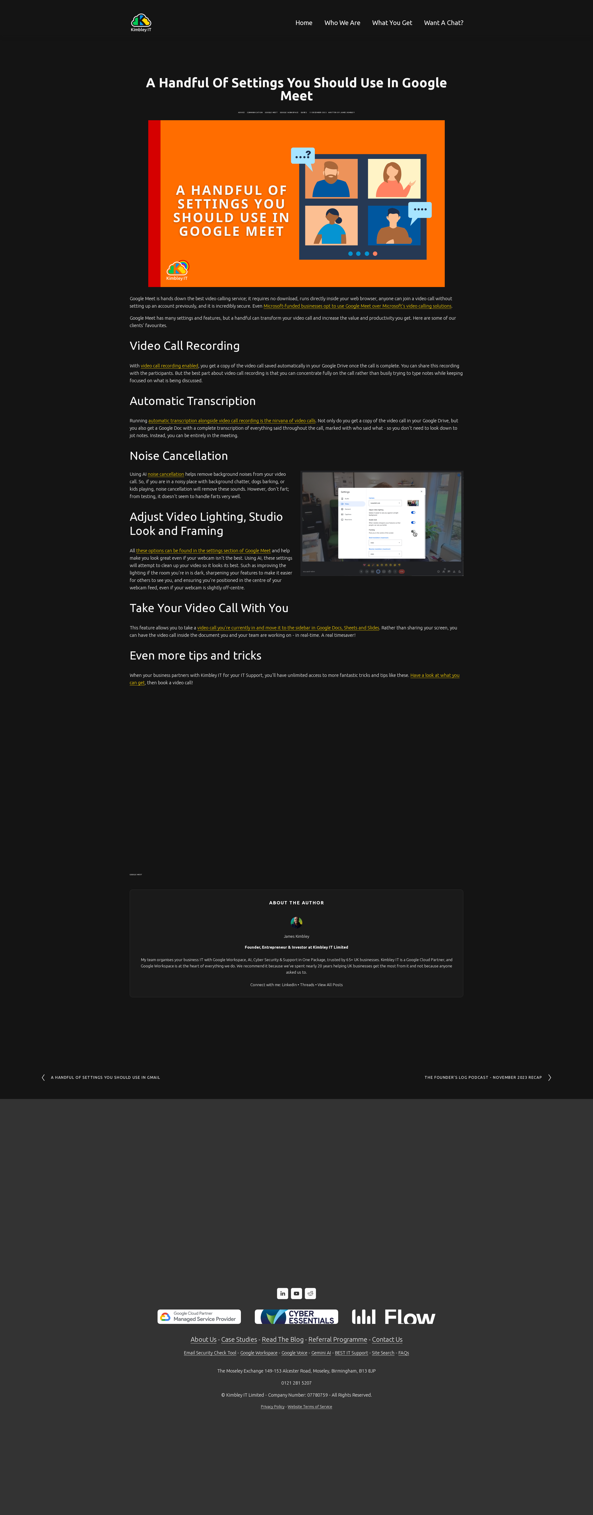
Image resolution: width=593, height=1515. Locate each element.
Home (304, 22)
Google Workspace (289, 112)
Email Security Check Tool (210, 1352)
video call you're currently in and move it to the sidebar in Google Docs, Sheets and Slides (288, 627)
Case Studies (239, 1339)
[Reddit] (310, 1293)
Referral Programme (337, 1339)
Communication (255, 112)
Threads (307, 984)
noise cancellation (166, 474)
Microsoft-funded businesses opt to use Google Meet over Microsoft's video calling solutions (357, 306)
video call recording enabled (169, 365)
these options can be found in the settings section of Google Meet (203, 550)
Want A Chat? (443, 22)
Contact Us (387, 1339)
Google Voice (294, 1352)
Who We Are (342, 22)
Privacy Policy (272, 1406)
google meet (136, 874)
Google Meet (271, 112)
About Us (204, 1339)
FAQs (403, 1352)
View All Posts (330, 984)
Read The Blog (283, 1339)
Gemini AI (321, 1352)
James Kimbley (348, 112)
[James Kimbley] (282, 1293)
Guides (304, 112)
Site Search (383, 1352)
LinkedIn (289, 984)
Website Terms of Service (310, 1406)
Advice (241, 112)
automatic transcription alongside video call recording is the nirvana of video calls (231, 420)
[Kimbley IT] (296, 1293)
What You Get (392, 22)
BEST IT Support (351, 1352)
